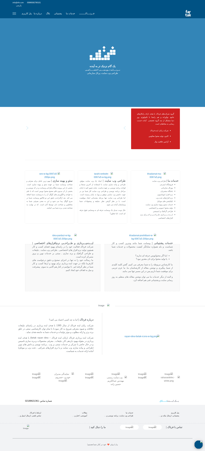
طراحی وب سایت (159, 181)
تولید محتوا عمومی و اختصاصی (161, 208)
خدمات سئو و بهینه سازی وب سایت (159, 205)
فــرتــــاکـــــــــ (86, 13)
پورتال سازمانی (167, 188)
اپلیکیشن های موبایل (165, 201)
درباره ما (38, 13)
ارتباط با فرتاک (35, 413)
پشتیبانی (58, 13)
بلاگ (48, 13)
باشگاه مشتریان (167, 191)
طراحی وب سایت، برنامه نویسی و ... (118, 416)
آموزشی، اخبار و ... (79, 416)
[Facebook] (191, 2)
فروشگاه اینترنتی (166, 184)
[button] (124, 128)
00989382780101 (34, 3)
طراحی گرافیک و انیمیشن (163, 211)
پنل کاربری (27, 13)
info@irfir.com (18, 3)
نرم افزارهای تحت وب (164, 198)
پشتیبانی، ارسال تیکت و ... (169, 416)
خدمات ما (70, 13)
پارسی (18, 5)
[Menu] (14, 13)
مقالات (84, 413)
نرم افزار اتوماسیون (165, 195)
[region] (76, 130)
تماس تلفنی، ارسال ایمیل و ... (29, 416)
